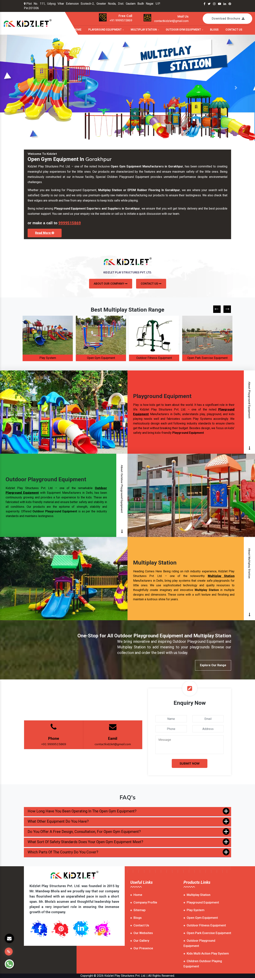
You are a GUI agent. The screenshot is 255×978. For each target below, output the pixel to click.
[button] (19, 88)
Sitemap (139, 910)
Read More (43, 233)
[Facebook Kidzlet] (204, 4)
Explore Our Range (213, 665)
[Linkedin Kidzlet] (224, 4)
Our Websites (143, 933)
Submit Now (190, 763)
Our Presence (143, 948)
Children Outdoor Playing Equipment (203, 963)
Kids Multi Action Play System (208, 953)
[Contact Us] (9, 954)
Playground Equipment (105, 29)
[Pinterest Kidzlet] (229, 4)
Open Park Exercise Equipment (154, 358)
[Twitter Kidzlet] (209, 4)
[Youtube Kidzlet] (219, 4)
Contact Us (234, 29)
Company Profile (145, 902)
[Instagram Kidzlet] (214, 4)
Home (77, 29)
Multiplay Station (144, 29)
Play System (195, 910)
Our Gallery (141, 940)
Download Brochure (226, 18)
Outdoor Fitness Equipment (101, 358)
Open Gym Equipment (48, 358)
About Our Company (109, 283)
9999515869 (69, 223)
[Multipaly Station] (127, 88)
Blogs (214, 29)
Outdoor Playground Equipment (207, 358)
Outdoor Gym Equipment (184, 29)
